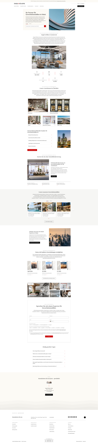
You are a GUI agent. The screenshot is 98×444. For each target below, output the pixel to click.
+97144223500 (51, 417)
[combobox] (51, 321)
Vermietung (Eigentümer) (44, 324)
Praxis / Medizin (48, 327)
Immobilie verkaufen (23, 6)
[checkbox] (29, 324)
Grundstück (58, 327)
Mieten (30, 23)
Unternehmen (42, 6)
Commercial (36, 6)
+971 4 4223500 (49, 391)
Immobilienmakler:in (30, 6)
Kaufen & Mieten (16, 6)
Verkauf (50, 324)
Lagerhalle (42, 327)
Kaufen (27, 23)
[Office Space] (47, 113)
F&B (39, 327)
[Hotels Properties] (40, 125)
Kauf (31, 324)
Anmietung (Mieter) (36, 324)
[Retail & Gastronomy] (69, 113)
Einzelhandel (35, 327)
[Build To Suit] (69, 125)
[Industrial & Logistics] (54, 125)
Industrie (53, 327)
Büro (31, 327)
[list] (49, 210)
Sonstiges (63, 327)
